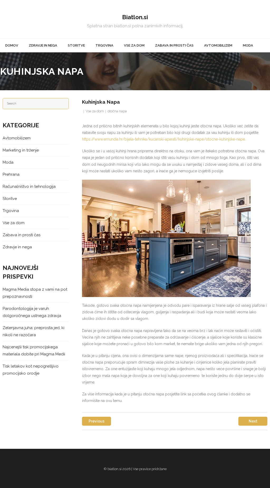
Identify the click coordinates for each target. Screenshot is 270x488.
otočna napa (117, 111)
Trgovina (11, 210)
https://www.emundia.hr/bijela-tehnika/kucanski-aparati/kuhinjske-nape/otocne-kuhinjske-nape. (164, 139)
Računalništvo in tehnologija (29, 186)
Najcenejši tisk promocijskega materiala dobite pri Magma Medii (34, 350)
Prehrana (11, 174)
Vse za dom (95, 111)
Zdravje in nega (17, 247)
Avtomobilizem (17, 138)
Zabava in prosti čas (21, 235)
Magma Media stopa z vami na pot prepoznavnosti (35, 293)
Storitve (10, 198)
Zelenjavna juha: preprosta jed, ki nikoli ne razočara (33, 331)
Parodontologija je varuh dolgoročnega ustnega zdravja (32, 312)
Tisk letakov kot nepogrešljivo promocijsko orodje (31, 370)
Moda (8, 162)
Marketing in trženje (21, 150)
